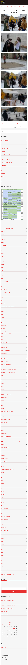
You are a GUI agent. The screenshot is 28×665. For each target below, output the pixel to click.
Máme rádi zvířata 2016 (6, 333)
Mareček (3, 308)
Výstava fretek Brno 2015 (6, 356)
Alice (2, 275)
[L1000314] (14, 79)
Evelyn (2, 380)
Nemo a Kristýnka (5, 488)
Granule (4, 145)
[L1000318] (14, 42)
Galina (2, 524)
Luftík (2, 311)
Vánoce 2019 (3, 284)
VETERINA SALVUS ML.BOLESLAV (8, 605)
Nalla (2, 386)
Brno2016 (3, 328)
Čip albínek (3, 325)
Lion (2, 267)
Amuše (2, 261)
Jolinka (2, 475)
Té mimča (3, 295)
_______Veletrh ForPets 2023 (7, 221)
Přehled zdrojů (4, 647)
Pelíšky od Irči (4, 347)
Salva (2, 566)
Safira (2, 430)
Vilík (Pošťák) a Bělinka (5, 516)
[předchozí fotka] (3, 22)
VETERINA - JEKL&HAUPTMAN (7, 608)
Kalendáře (3, 173)
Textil (2, 181)
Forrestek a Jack (4, 392)
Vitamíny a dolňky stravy (7, 162)
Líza (2, 513)
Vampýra (3, 314)
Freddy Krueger (4, 422)
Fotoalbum (7, 6)
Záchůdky (4, 165)
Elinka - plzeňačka (4, 461)
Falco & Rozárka (4, 320)
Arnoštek (3, 455)
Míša (2, 405)
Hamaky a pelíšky (5, 148)
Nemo (2, 466)
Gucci (2, 491)
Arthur (2, 383)
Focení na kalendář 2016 (6, 350)
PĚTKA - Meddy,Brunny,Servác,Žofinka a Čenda (10, 441)
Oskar (2, 408)
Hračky (3, 151)
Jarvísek (2, 286)
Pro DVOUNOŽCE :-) (5, 168)
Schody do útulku (4, 248)
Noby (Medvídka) (4, 508)
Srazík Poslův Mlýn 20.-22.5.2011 (7, 469)
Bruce (2, 344)
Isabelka (3, 303)
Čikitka (2, 317)
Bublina (2, 297)
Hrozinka (3, 444)
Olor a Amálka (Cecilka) (6, 569)
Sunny (2, 425)
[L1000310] (14, 114)
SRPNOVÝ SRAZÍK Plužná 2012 (7, 394)
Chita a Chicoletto (4, 519)
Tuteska (2, 547)
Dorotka (3, 494)
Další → (25, 123)
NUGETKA (3, 234)
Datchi (2, 522)
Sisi (2, 463)
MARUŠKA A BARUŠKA (5, 237)
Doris (2, 549)
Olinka (2, 250)
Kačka (2, 472)
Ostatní (2, 176)
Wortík (2, 264)
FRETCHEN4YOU (4, 614)
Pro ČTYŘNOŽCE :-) (5, 140)
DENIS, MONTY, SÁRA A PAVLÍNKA (8, 372)
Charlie (2, 563)
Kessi (2, 552)
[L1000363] (14, 61)
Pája (2, 270)
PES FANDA (3, 367)
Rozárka (3, 533)
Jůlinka (2, 499)
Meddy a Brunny (4, 530)
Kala (2, 278)
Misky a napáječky (6, 154)
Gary (2, 336)
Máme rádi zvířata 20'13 (6, 364)
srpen (9, 622)
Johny (2, 428)
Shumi (2, 256)
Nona (2, 502)
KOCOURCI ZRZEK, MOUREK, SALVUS (8, 369)
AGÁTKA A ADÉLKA (5, 447)
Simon (2, 389)
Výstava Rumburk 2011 (6, 486)
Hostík (2, 242)
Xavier (2, 535)
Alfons (2, 375)
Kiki (2, 259)
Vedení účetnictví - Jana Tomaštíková (8, 603)
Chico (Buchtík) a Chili (5, 419)
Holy (2, 558)
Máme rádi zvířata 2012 (6, 378)
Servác (2, 416)
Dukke (2, 300)
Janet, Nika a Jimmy (5, 342)
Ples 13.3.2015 (4, 353)
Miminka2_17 (4, 331)
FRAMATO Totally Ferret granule (7, 600)
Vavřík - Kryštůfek (4, 458)
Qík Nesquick (4, 433)
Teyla (2, 497)
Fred (2, 555)
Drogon (2, 322)
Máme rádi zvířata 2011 (6, 436)
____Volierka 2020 (4, 281)
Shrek (2, 538)
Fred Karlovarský (4, 439)
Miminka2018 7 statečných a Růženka (8, 306)
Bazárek (4, 143)
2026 (9, 624)
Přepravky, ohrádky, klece (7, 159)
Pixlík (2, 505)
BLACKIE (3, 231)
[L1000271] (14, 97)
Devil (2, 480)
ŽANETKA (3, 239)
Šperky (2, 179)
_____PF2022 (3, 245)
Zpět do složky (15, 123)
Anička (2, 544)
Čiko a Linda (3, 527)
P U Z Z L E (3, 414)
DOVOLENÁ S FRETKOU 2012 (7, 411)
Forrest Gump (4, 397)
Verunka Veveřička (5, 361)
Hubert (2, 560)
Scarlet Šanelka (4, 289)
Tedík (2, 452)
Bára (2, 541)
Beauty (2, 483)
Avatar (2, 403)
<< (2, 622)
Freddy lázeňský (4, 358)
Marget (2, 253)
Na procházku (5, 157)
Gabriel (2, 400)
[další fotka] (24, 22)
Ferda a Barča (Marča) (5, 571)
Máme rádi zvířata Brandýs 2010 (18, 6)
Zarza (2, 511)
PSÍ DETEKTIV (4, 611)
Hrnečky (3, 170)
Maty (2, 339)
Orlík (2, 272)
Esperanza (3, 477)
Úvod (2, 6)
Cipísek (2, 450)
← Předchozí (4, 123)
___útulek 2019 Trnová (5, 292)
